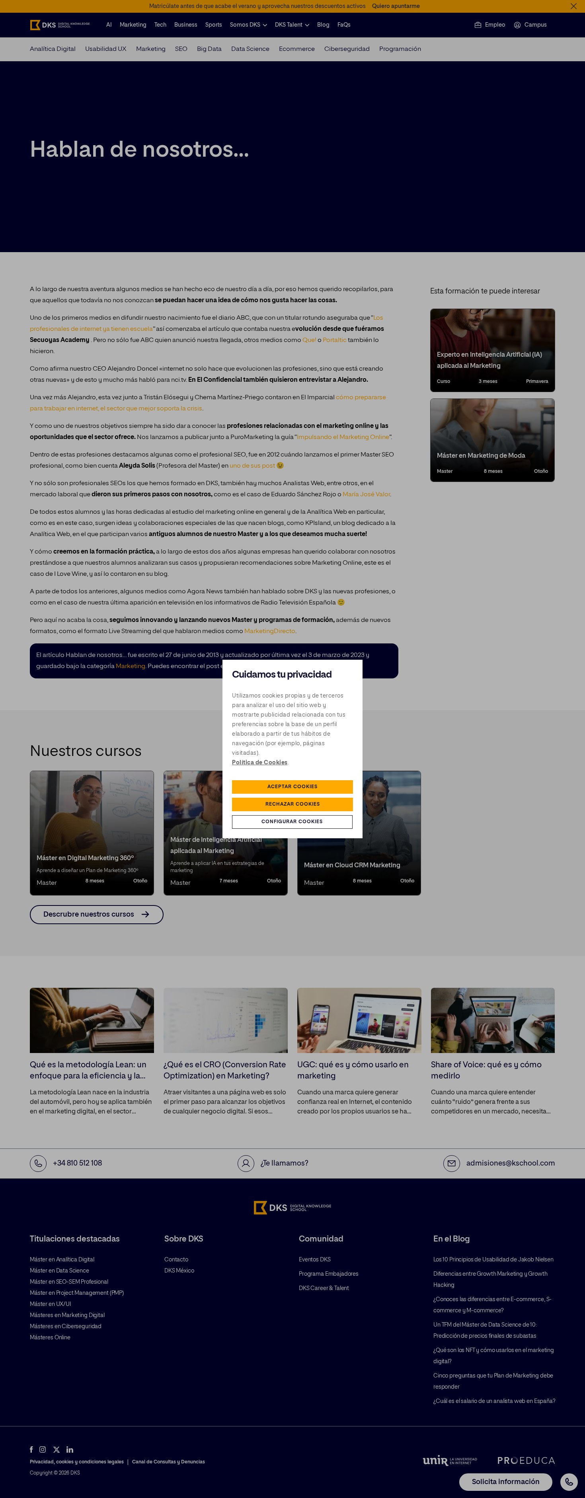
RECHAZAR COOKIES (292, 804)
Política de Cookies (260, 763)
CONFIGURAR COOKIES (292, 822)
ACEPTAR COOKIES (292, 787)
